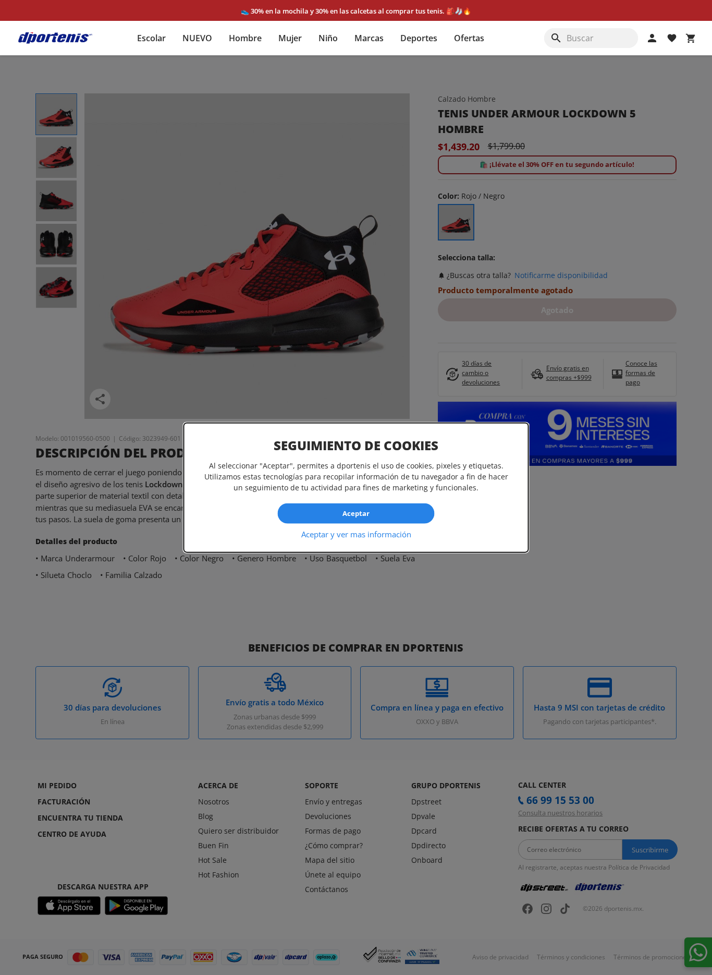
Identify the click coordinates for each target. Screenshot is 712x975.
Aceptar (356, 513)
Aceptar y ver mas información (356, 533)
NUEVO (197, 38)
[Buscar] (556, 38)
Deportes (418, 38)
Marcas (369, 38)
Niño (328, 38)
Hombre (245, 38)
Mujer (290, 38)
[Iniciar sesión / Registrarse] (652, 38)
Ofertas (469, 38)
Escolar (151, 38)
